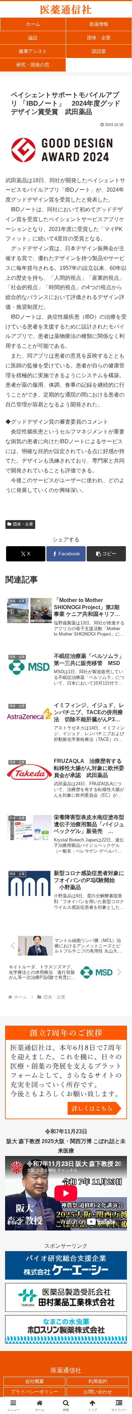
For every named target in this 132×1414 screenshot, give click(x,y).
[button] (106, 553)
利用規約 (97, 1381)
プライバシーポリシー (34, 1391)
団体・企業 (23, 524)
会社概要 (34, 1381)
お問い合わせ (98, 1391)
